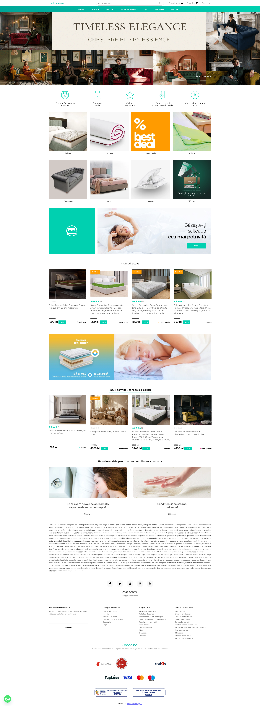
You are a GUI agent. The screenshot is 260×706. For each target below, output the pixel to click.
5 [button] (208, 76)
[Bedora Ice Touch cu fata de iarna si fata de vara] (130, 357)
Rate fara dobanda (146, 614)
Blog (141, 630)
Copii (105, 625)
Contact (142, 636)
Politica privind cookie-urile (186, 625)
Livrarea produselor (183, 614)
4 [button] (205, 76)
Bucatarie (107, 622)
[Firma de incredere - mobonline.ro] (122, 669)
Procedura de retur (183, 636)
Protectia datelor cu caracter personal (190, 627)
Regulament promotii (148, 622)
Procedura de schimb (184, 638)
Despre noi (143, 633)
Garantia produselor (183, 619)
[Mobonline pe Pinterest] (130, 583)
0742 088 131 (130, 592)
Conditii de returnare (183, 617)
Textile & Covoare (110, 617)
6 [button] (210, 76)
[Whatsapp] (7, 699)
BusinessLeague (134, 703)
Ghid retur (179, 633)
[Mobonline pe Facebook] (110, 583)
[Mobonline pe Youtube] (150, 583)
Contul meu (174, 3)
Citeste (88, 514)
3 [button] (202, 76)
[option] (130, 48)
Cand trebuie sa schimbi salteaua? (172, 506)
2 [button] (199, 76)
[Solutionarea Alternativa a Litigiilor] (111, 692)
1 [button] (197, 76)
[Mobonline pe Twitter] (120, 583)
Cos (206, 3)
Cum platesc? (180, 611)
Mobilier (106, 614)
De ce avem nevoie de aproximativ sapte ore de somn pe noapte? (87, 506)
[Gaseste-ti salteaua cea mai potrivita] (130, 231)
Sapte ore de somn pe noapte (151, 617)
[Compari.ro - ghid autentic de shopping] (141, 668)
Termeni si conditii (182, 622)
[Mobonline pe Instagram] (140, 583)
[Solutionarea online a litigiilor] (148, 692)
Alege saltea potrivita (147, 611)
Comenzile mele (145, 627)
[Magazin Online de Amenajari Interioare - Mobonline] (56, 3)
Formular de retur (182, 630)
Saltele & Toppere (110, 611)
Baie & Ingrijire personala (113, 619)
